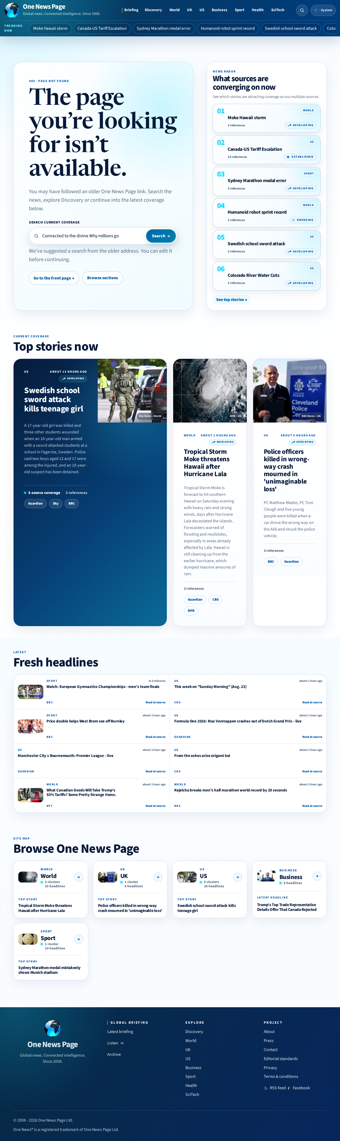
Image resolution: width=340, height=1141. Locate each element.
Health (258, 10)
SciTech (277, 10)
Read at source (155, 702)
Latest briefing (120, 1032)
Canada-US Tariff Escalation (102, 28)
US (201, 10)
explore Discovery (63, 200)
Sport (239, 10)
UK (189, 10)
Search (161, 236)
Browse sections (102, 278)
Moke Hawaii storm (50, 28)
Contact (271, 1050)
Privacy (270, 1068)
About (269, 1032)
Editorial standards (281, 1059)
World (174, 10)
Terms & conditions (281, 1076)
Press (269, 1041)
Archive (114, 1054)
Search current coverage (54, 222)
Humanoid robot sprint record (228, 28)
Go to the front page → (53, 278)
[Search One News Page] (302, 10)
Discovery (153, 10)
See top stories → (231, 300)
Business (219, 10)
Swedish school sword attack (291, 28)
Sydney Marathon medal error (164, 28)
